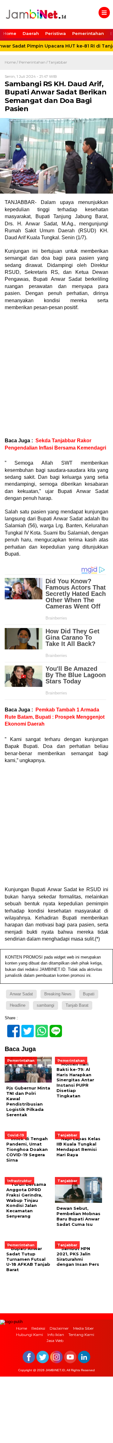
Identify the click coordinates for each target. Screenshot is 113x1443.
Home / (12, 62)
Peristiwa (55, 33)
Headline (17, 1005)
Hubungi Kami (29, 1334)
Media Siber (83, 1328)
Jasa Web (54, 1340)
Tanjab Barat (77, 1005)
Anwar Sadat (21, 994)
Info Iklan (55, 1334)
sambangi (45, 1005)
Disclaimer (59, 1328)
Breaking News (58, 994)
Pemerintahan (88, 33)
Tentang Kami (81, 1334)
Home (9, 33)
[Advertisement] (56, 374)
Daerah (31, 33)
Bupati (88, 994)
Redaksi (38, 1328)
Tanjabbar (57, 62)
